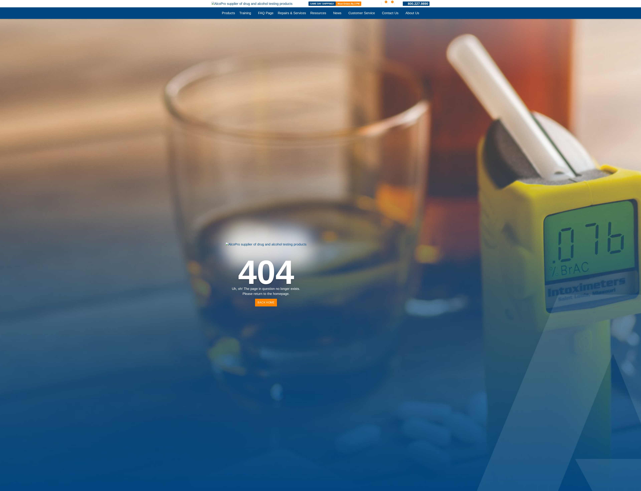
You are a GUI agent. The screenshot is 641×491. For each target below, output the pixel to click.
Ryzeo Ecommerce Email (298, 285)
